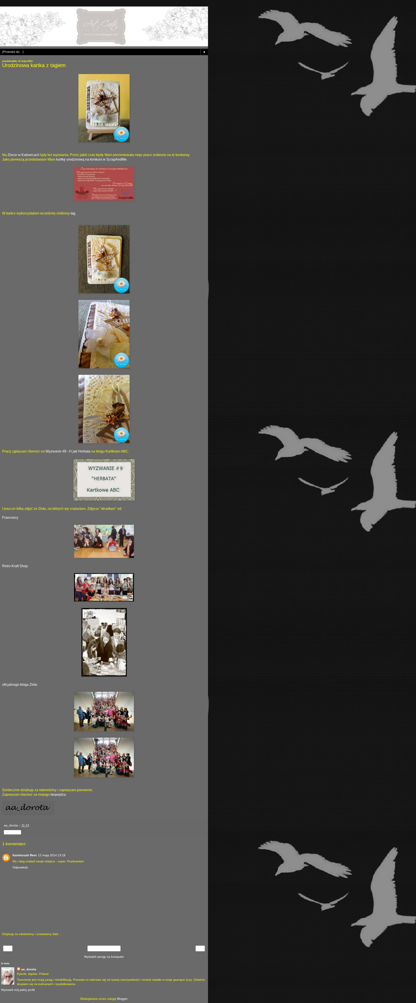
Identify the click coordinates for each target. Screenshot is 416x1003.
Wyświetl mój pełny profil (18, 990)
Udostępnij (12, 832)
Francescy (10, 517)
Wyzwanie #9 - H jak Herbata (68, 451)
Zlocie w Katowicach (23, 155)
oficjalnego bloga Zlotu (19, 684)
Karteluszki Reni (25, 855)
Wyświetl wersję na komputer (104, 956)
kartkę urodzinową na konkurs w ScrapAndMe (91, 159)
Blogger (122, 998)
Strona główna (104, 948)
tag (72, 213)
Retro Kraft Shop (15, 566)
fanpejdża (58, 794)
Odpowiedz (20, 867)
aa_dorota (28, 969)
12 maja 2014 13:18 (51, 855)
